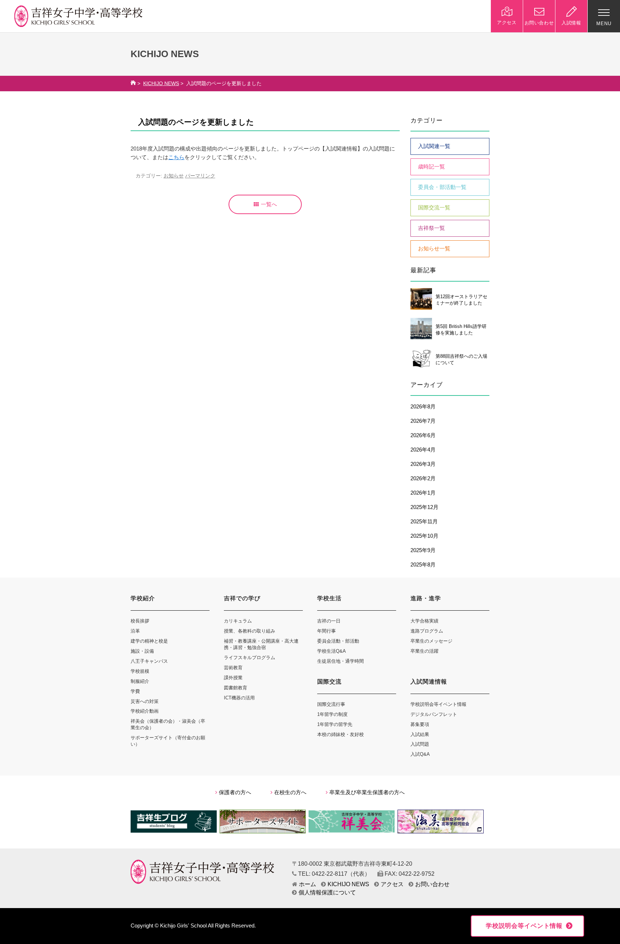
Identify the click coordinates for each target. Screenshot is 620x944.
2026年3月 (423, 464)
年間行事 (326, 631)
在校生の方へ (290, 792)
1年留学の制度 (332, 714)
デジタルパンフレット (433, 714)
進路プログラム (426, 631)
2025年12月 (424, 507)
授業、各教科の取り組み (249, 631)
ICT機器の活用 (239, 697)
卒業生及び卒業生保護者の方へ (367, 792)
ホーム (307, 884)
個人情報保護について (327, 892)
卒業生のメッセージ (431, 641)
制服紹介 (140, 681)
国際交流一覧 (434, 207)
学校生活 (329, 598)
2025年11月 (424, 521)
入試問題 (419, 744)
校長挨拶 (140, 621)
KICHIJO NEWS (161, 83)
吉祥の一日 (328, 621)
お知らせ (174, 176)
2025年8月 (423, 565)
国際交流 (329, 682)
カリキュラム (238, 621)
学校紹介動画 (145, 711)
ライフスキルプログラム (249, 657)
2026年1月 (423, 493)
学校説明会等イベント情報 (438, 704)
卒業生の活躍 (424, 651)
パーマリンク (200, 176)
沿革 (135, 631)
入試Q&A (420, 754)
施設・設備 (142, 651)
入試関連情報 (428, 682)
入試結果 (419, 734)
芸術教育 (233, 667)
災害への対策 (145, 701)
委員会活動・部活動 (338, 641)
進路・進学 (425, 598)
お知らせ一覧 (434, 248)
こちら (176, 157)
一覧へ (269, 204)
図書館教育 (235, 687)
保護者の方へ (235, 792)
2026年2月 (423, 478)
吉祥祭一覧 (431, 228)
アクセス (392, 884)
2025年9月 (423, 550)
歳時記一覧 (431, 167)
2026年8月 (423, 406)
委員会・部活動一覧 (442, 187)
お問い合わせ (432, 884)
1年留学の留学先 (334, 724)
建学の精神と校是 (149, 641)
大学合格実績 (424, 621)
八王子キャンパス (149, 661)
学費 (135, 691)
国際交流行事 (331, 704)
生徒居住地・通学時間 (340, 661)
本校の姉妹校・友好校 (340, 734)
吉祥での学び (242, 598)
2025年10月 (424, 536)
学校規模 (140, 671)
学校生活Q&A (331, 651)
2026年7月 (423, 421)
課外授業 (233, 677)
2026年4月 (423, 450)
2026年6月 (423, 435)
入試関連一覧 (434, 146)
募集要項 (419, 724)
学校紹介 (143, 598)
